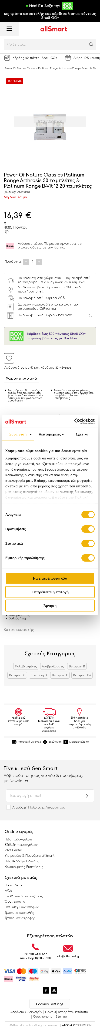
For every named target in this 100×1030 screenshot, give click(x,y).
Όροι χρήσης (15, 901)
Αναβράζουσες (53, 666)
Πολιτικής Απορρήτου (46, 807)
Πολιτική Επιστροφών (22, 907)
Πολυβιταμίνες (26, 666)
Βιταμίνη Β (77, 666)
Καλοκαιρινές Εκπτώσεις (24, 867)
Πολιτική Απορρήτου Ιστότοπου (67, 1012)
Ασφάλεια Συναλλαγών (26, 1012)
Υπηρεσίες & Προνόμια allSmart (29, 855)
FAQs (8, 890)
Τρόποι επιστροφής (20, 918)
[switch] (88, 529)
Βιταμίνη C (17, 675)
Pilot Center (13, 850)
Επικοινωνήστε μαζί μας (24, 896)
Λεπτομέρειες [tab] (50, 434)
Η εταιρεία (13, 885)
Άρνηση (50, 606)
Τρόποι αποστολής (19, 912)
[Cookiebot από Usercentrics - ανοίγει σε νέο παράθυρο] (74, 421)
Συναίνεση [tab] (18, 434)
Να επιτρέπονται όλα (50, 578)
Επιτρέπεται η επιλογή (50, 592)
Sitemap (61, 1016)
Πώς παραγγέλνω (18, 839)
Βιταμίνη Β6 (82, 675)
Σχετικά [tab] (82, 434)
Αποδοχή (38, 807)
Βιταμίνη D (38, 675)
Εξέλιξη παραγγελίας (21, 844)
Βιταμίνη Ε (60, 675)
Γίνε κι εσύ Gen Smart (43, 774)
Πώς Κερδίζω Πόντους (22, 861)
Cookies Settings (49, 1004)
